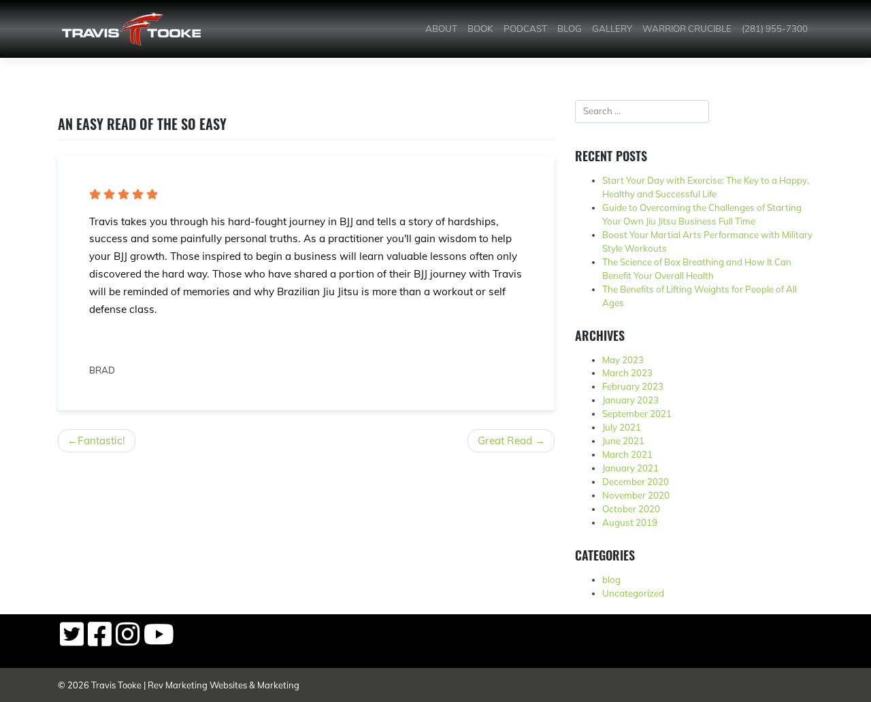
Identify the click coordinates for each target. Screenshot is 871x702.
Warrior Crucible (687, 28)
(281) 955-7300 (775, 28)
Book (480, 28)
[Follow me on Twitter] (72, 640)
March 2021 (627, 454)
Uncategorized (633, 593)
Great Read (505, 440)
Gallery (612, 28)
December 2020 (635, 481)
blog (611, 579)
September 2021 (637, 413)
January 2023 (630, 400)
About (441, 28)
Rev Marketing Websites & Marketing (223, 685)
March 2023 (627, 372)
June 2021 (623, 440)
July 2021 (621, 427)
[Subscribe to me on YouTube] (159, 640)
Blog (569, 28)
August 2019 (629, 522)
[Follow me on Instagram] (127, 640)
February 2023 (632, 386)
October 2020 (631, 508)
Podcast (525, 28)
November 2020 (636, 495)
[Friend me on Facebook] (100, 640)
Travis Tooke (116, 685)
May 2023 (623, 359)
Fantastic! (101, 440)
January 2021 (630, 468)
